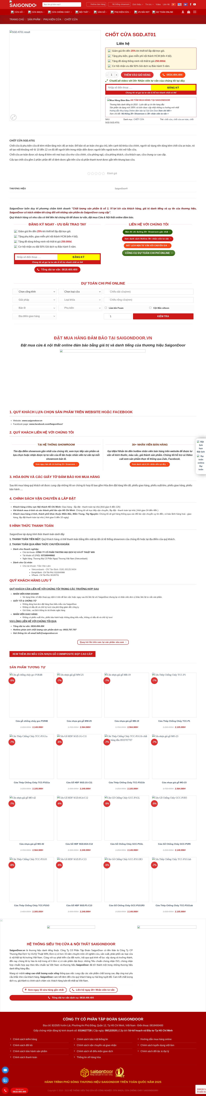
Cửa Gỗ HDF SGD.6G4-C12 (79, 844)
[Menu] (194, 12)
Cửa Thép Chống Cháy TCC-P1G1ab (174, 905)
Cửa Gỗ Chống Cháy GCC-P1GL (126, 844)
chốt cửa (168, 119)
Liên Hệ (166, 4)
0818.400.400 (19, 1091)
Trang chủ (17, 19)
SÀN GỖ (101, 12)
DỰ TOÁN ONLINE (164, 12)
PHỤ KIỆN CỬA (121, 12)
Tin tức (148, 4)
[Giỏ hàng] (188, 12)
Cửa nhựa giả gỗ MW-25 (79, 721)
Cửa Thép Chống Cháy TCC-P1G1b (127, 782)
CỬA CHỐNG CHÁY (61, 12)
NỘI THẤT (83, 12)
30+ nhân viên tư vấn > (158, 114)
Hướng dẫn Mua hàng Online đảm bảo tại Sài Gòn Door (140, 111)
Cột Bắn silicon (161, 308)
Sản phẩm (33, 19)
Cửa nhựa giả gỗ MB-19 (127, 721)
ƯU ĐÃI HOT (144, 12)
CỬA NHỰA (37, 12)
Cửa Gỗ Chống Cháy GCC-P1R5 (174, 844)
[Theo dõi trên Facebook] (190, 4)
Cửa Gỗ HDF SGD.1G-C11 (79, 782)
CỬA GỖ (19, 12)
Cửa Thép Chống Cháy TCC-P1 (174, 721)
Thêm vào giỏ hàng (137, 75)
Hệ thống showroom (121, 4)
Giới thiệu (137, 4)
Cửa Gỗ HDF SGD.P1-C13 (79, 905)
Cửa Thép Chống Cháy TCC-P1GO (31, 905)
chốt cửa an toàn (181, 119)
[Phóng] (13, 117)
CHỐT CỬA (71, 19)
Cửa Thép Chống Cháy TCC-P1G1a (32, 782)
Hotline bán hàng (97, 4)
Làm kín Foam (115, 308)
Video (158, 4)
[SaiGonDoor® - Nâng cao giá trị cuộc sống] (24, 4)
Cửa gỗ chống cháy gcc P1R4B (32, 721)
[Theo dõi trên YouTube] (194, 4)
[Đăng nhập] (182, 12)
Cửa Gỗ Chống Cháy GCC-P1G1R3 (126, 905)
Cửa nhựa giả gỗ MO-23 (174, 782)
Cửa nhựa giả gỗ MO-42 (31, 844)
